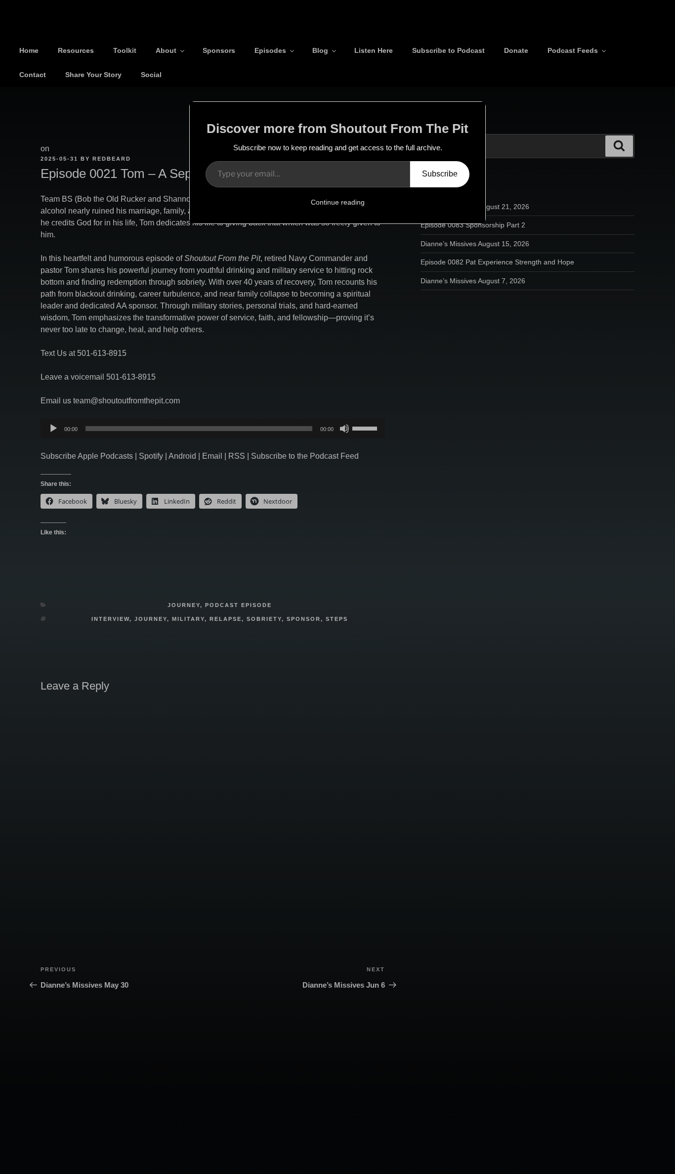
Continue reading (338, 202)
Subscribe (440, 174)
